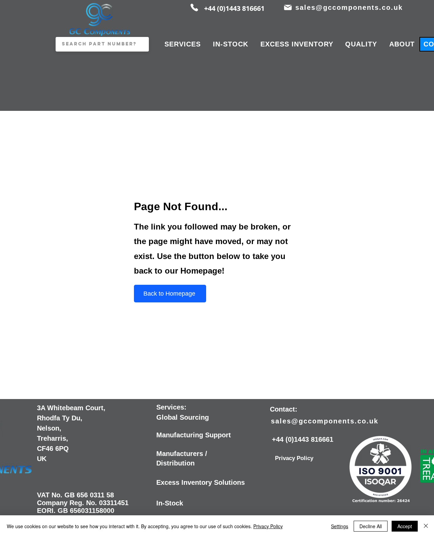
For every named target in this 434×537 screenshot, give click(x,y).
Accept (404, 526)
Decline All (370, 526)
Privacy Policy (268, 526)
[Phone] (194, 7)
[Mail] (287, 7)
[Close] (426, 526)
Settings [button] (339, 526)
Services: (171, 407)
